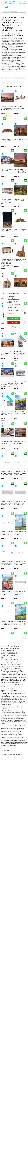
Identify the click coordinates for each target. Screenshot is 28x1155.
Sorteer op (10, 78)
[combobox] (14, 11)
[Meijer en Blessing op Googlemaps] (4, 7)
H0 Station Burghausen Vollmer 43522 (7, 170)
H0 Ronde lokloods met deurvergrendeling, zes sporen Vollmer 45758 (7, 108)
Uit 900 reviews (22, 3)
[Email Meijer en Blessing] (6, 7)
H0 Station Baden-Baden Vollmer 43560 (19, 107)
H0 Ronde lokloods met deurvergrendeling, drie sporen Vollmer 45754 (20, 171)
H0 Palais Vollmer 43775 (20, 139)
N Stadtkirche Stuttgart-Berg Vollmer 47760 (20, 259)
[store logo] (9, 2)
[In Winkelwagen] (4, 118)
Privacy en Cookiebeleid (12, 312)
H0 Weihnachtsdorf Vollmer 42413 (6, 230)
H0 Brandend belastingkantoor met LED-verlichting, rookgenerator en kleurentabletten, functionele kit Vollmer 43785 (7, 262)
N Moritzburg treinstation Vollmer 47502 (20, 230)
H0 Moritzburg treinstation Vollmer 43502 (7, 140)
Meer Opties (14, 327)
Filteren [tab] (4, 78)
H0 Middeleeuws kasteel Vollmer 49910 (19, 200)
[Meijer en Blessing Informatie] (7, 7)
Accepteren (14, 318)
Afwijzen (14, 322)
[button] (2, 121)
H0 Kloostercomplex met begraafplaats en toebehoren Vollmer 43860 (6, 201)
